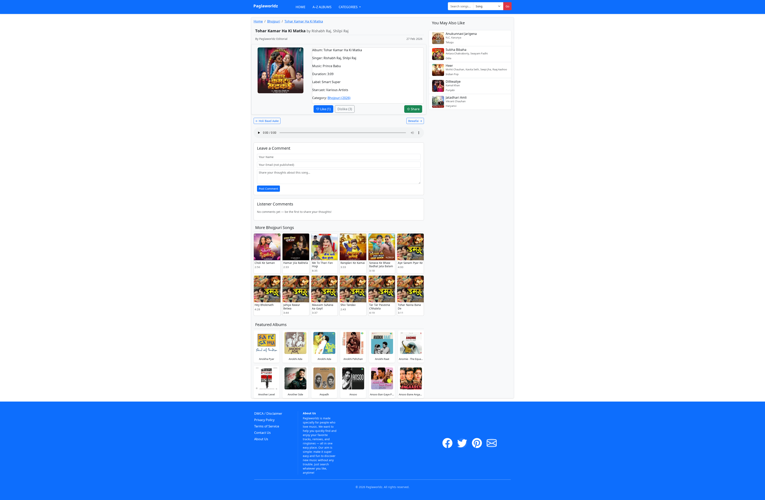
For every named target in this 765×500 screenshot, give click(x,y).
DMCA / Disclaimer (268, 413)
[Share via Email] (492, 443)
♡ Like (323, 109)
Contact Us (262, 432)
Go (507, 6)
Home (300, 7)
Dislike (344, 109)
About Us (261, 439)
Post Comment (268, 189)
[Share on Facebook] (447, 443)
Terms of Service (266, 426)
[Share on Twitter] (462, 443)
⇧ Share (413, 109)
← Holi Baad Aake (267, 121)
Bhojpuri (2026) (339, 98)
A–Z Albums (322, 7)
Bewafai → (415, 121)
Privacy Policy (264, 420)
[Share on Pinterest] (477, 443)
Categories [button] (348, 7)
